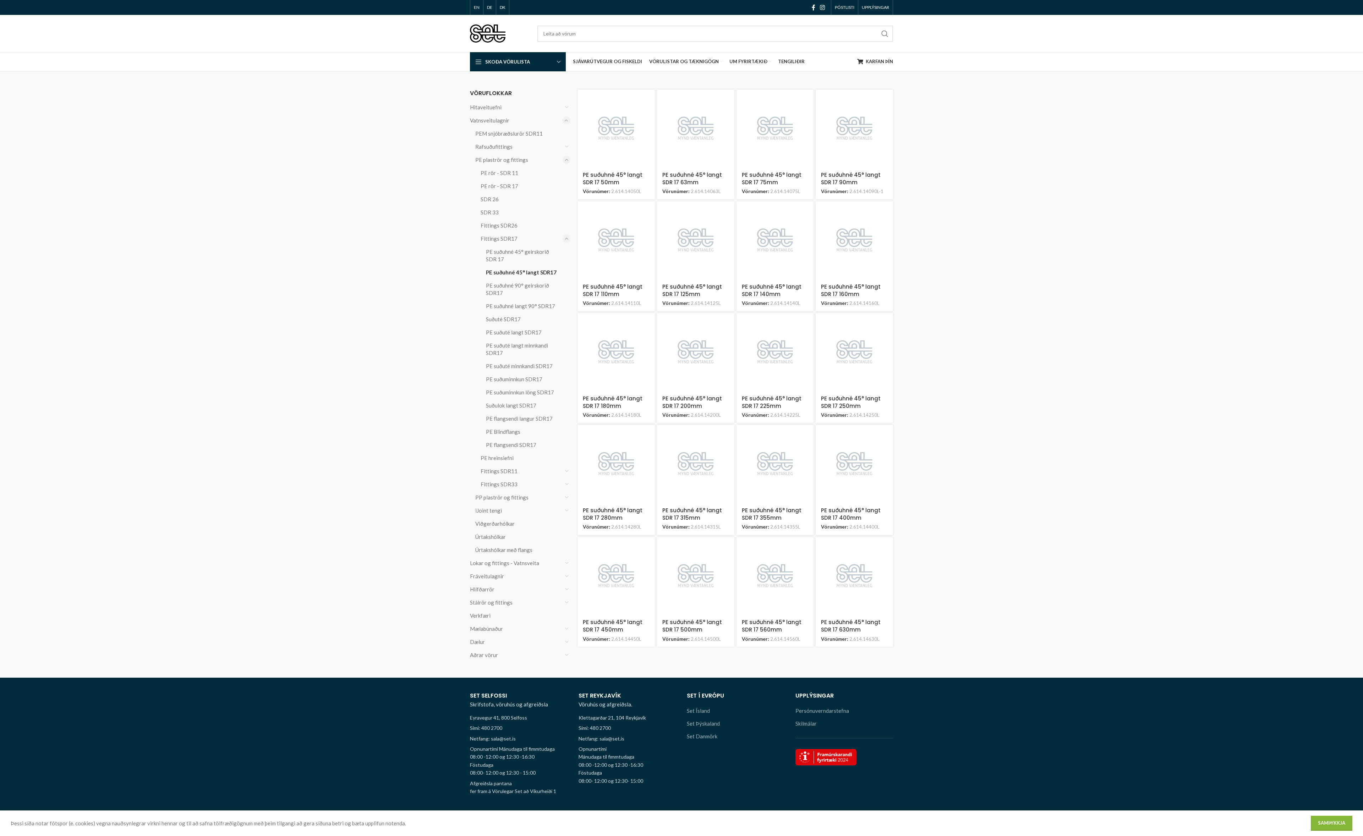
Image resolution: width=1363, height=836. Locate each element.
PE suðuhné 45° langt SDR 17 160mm (851, 290)
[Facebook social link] (813, 7)
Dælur (477, 642)
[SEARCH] (885, 34)
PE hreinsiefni (497, 458)
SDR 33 (490, 212)
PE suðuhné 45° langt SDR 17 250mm (851, 402)
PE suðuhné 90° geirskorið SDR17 (517, 289)
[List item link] (519, 728)
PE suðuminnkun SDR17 (514, 379)
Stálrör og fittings (491, 602)
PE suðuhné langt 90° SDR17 (520, 306)
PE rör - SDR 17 (499, 186)
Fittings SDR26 (499, 225)
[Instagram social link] (822, 7)
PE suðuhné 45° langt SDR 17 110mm (612, 290)
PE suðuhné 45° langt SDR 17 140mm (771, 290)
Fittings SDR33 (499, 484)
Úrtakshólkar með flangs (503, 550)
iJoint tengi (488, 510)
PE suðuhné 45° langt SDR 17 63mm (692, 178)
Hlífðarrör (482, 589)
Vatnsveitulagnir (489, 120)
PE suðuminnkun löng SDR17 (520, 392)
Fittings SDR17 (499, 238)
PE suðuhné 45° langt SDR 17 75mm (771, 178)
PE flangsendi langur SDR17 (519, 418)
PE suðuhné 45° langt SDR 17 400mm (851, 514)
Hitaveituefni (486, 107)
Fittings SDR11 (499, 471)
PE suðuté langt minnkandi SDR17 (517, 349)
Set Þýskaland (703, 723)
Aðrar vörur (484, 655)
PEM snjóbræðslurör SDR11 (509, 133)
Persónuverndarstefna (822, 710)
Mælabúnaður (486, 628)
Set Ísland (698, 710)
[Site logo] (487, 32)
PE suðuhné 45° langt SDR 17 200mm (692, 402)
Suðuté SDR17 (503, 319)
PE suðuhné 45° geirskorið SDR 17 (517, 255)
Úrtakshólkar (490, 537)
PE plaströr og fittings (501, 160)
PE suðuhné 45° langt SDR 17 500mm (692, 625)
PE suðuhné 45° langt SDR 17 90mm (851, 178)
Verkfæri (480, 615)
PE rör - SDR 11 (499, 173)
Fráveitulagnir (487, 576)
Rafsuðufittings (494, 146)
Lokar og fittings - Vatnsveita (504, 563)
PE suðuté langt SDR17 (514, 332)
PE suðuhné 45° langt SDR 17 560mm (771, 625)
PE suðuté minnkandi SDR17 (519, 366)
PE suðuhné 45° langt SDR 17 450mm (612, 625)
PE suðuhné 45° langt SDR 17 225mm (771, 402)
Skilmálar (806, 723)
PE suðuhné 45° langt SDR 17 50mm (612, 178)
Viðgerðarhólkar (495, 523)
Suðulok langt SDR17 (511, 405)
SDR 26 (490, 199)
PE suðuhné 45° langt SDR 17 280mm (612, 514)
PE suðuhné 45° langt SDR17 (521, 272)
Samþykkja (1331, 823)
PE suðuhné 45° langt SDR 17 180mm (612, 402)
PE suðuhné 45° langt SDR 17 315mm (692, 514)
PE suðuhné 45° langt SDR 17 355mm (771, 514)
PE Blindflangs (503, 431)
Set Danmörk (702, 736)
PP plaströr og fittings (502, 497)
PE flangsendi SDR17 (511, 445)
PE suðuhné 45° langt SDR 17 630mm (851, 625)
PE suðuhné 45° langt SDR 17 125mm (692, 290)
